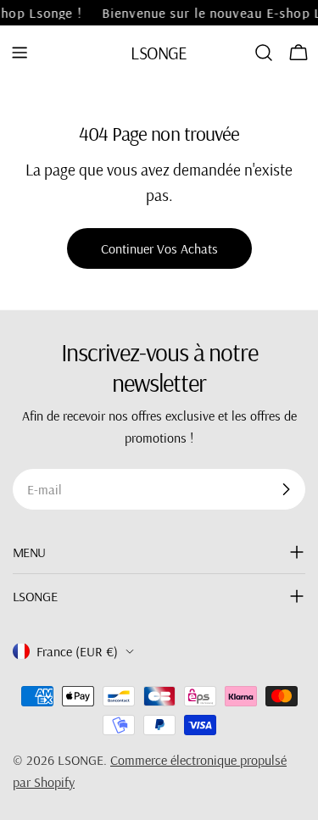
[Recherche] (264, 53)
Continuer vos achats (159, 248)
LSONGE (159, 53)
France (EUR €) (77, 651)
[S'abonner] (286, 489)
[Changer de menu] (19, 53)
